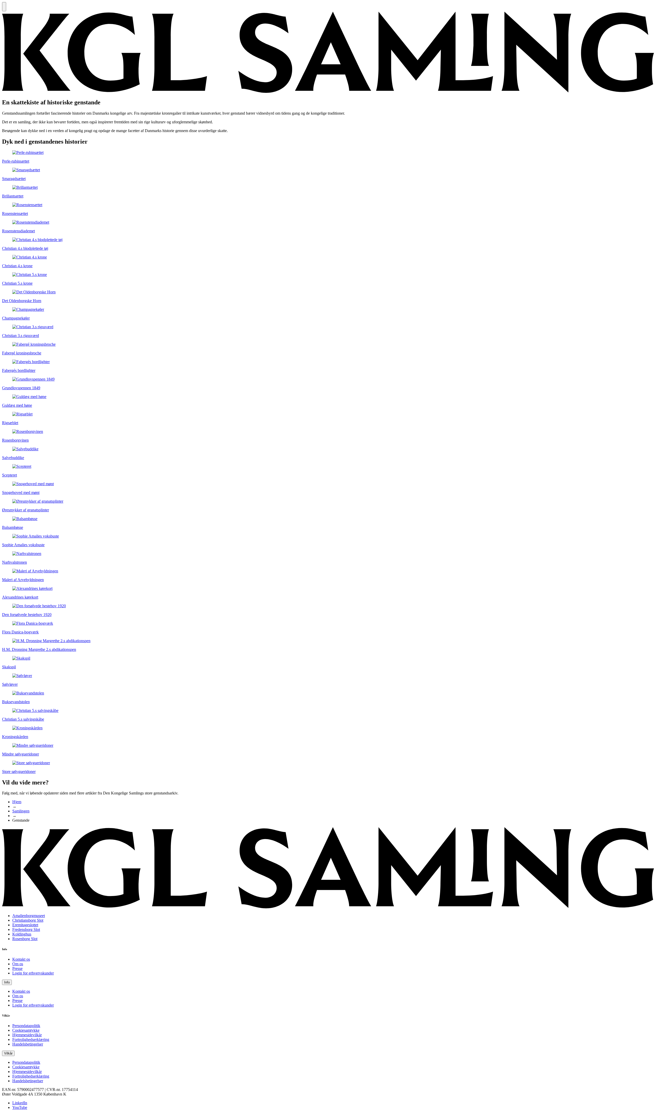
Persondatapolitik (26, 1025)
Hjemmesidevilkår (27, 1035)
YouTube (19, 1107)
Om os (17, 964)
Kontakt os (21, 959)
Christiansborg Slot (27, 920)
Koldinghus (21, 934)
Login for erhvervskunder (33, 973)
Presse (17, 968)
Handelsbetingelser (27, 1044)
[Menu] (4, 6)
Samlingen (20, 811)
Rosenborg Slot (24, 939)
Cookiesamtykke (25, 1030)
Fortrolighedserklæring (30, 1039)
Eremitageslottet (25, 925)
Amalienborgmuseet (28, 915)
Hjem (16, 802)
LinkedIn (19, 1103)
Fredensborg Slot (26, 929)
